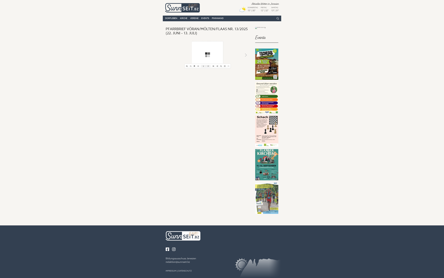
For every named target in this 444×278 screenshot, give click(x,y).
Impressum (171, 271)
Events (205, 18)
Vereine (194, 18)
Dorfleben (171, 18)
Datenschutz (185, 271)
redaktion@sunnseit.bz (178, 261)
